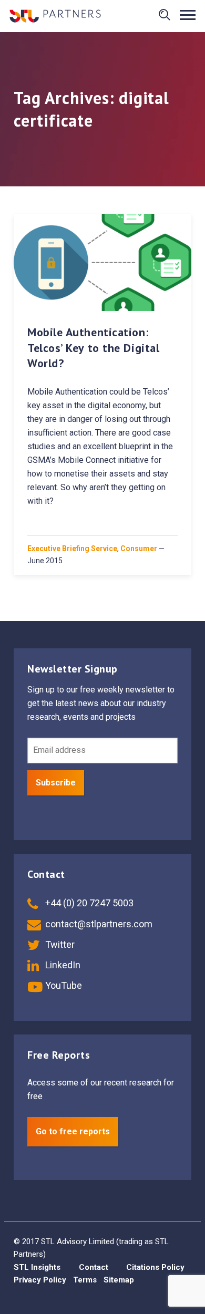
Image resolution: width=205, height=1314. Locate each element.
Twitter (59, 944)
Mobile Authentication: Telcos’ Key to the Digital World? (93, 347)
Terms (85, 1280)
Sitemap (119, 1280)
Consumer (138, 548)
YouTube (62, 985)
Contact (93, 1267)
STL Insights (37, 1267)
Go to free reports (73, 1131)
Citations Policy (155, 1267)
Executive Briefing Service (72, 548)
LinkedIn (61, 964)
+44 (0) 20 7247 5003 (88, 902)
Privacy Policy (40, 1280)
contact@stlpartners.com (97, 923)
